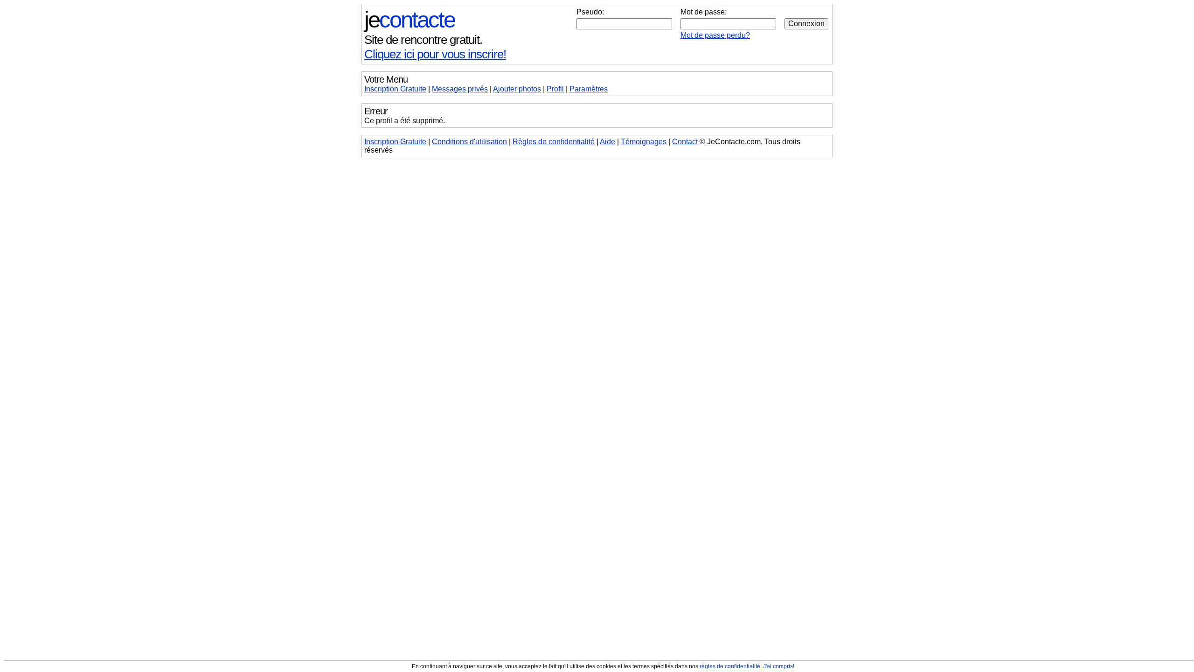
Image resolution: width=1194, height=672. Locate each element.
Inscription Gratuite (395, 89)
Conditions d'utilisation (469, 142)
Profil (555, 89)
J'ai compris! (778, 666)
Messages (460, 89)
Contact (685, 142)
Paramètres (588, 89)
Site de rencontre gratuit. (423, 40)
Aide (607, 142)
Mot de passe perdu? (715, 35)
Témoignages (643, 142)
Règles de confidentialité (554, 142)
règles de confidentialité (730, 666)
